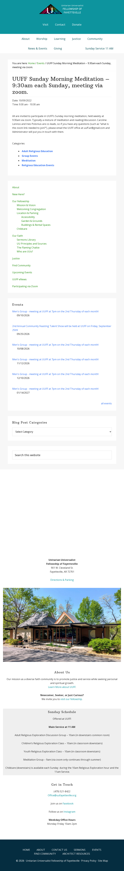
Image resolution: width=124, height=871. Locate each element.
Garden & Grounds (31, 221)
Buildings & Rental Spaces (36, 225)
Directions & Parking (62, 580)
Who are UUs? (25, 251)
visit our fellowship (71, 699)
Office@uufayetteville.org (62, 795)
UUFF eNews (19, 279)
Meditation (29, 160)
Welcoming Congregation (31, 209)
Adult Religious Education (37, 151)
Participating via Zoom (25, 286)
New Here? (18, 194)
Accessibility (28, 217)
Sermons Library (26, 239)
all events (106, 403)
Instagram (69, 811)
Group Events (30, 156)
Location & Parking (27, 213)
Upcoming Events (22, 272)
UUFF (62, 9)
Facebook (68, 803)
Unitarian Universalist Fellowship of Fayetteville (53, 860)
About (15, 187)
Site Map (103, 860)
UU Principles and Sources (32, 243)
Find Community (21, 265)
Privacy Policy (88, 860)
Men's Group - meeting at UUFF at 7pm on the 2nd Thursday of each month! (55, 311)
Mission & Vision (26, 205)
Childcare (22, 228)
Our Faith (17, 235)
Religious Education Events (38, 165)
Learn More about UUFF (62, 687)
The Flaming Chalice (28, 247)
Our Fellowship (20, 201)
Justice (16, 258)
